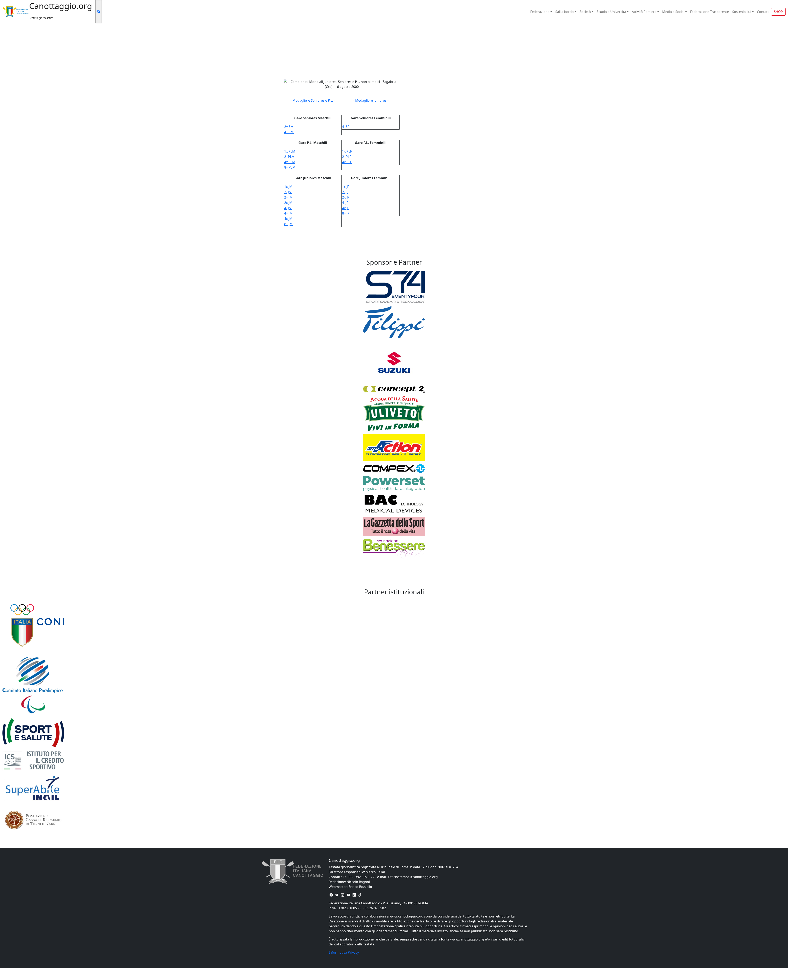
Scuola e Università (611, 11)
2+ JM (288, 197)
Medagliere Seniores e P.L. (312, 100)
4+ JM (288, 213)
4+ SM (289, 132)
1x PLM (289, 151)
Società (585, 11)
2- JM (288, 192)
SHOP (778, 11)
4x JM (288, 218)
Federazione (539, 11)
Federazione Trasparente (709, 11)
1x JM (288, 186)
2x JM (288, 202)
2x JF (345, 197)
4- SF (345, 126)
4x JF (345, 208)
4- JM (288, 208)
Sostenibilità (741, 11)
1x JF (345, 186)
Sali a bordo (564, 11)
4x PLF (347, 162)
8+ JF (345, 213)
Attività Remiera (644, 11)
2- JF (345, 192)
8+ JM (288, 224)
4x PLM (289, 162)
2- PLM (289, 156)
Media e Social (673, 11)
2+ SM (289, 126)
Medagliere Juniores (370, 100)
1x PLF (347, 151)
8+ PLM (290, 167)
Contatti (763, 11)
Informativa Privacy (344, 952)
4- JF (345, 202)
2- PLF (346, 156)
